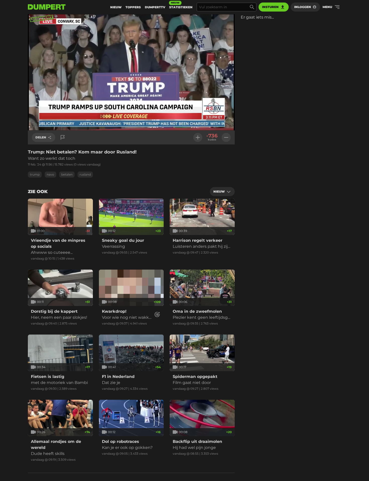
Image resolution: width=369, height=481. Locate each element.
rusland (85, 174)
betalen (67, 174)
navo (50, 174)
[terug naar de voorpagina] (47, 7)
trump (35, 174)
